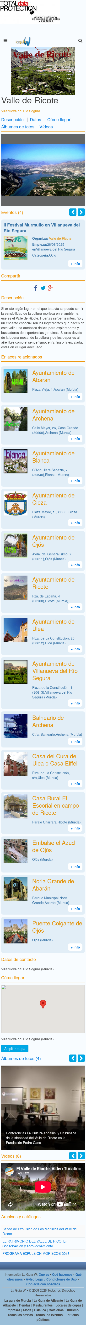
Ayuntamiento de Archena (53, 414)
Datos (35, 119)
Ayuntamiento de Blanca (53, 456)
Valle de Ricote (60, 238)
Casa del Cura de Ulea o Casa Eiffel (54, 759)
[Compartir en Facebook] (35, 287)
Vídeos (46, 126)
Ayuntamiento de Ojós (53, 540)
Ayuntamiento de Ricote (53, 582)
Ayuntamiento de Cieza (53, 498)
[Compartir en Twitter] (43, 287)
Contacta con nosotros (43, 1284)
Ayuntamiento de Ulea (53, 625)
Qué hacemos (62, 1274)
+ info (75, 263)
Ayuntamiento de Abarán (53, 376)
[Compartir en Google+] (50, 287)
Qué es (44, 1274)
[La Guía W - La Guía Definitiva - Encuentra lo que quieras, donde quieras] (22, 40)
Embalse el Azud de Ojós (53, 846)
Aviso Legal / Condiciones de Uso (51, 1279)
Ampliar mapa (14, 1048)
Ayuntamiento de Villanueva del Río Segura (55, 670)
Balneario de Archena (48, 721)
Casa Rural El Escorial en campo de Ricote (55, 805)
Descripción (12, 119)
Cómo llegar (58, 119)
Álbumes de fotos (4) (21, 1058)
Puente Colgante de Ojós (57, 926)
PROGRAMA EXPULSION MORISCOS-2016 (36, 1253)
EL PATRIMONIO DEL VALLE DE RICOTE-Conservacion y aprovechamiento (34, 1243)
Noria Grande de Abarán (53, 884)
